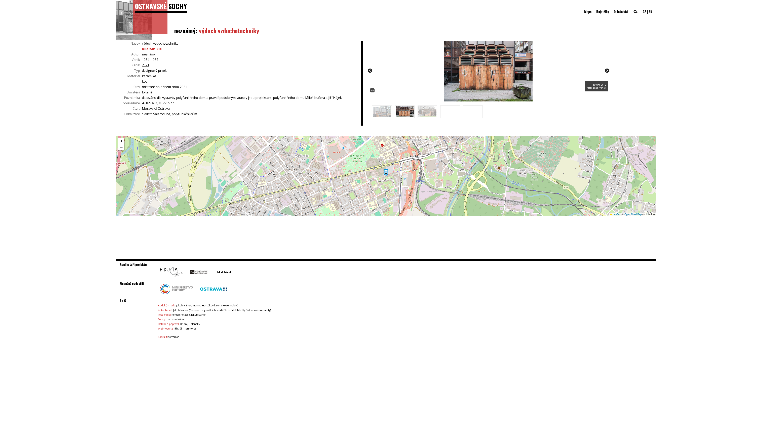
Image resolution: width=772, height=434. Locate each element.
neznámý (149, 54)
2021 (145, 65)
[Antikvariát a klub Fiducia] (171, 278)
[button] (386, 172)
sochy (161, 6)
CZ (644, 11)
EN (650, 11)
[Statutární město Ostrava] (213, 295)
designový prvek (154, 70)
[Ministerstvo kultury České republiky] (176, 295)
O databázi (621, 11)
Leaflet (616, 214)
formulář (173, 337)
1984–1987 (150, 59)
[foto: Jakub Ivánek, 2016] (488, 100)
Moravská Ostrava (156, 108)
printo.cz (191, 328)
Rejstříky (602, 11)
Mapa (587, 11)
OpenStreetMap (633, 214)
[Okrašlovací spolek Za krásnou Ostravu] (198, 278)
